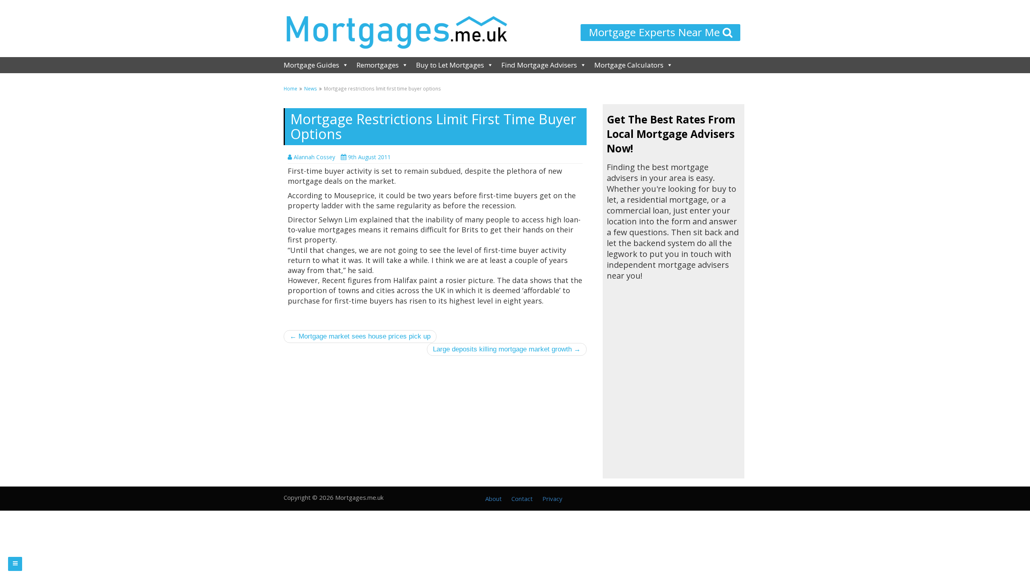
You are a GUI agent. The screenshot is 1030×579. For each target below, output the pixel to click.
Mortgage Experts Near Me (656, 32)
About (493, 499)
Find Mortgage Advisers (539, 65)
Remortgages (377, 65)
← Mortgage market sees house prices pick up (360, 336)
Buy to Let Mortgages (450, 65)
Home (290, 88)
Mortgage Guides (311, 65)
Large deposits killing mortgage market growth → (507, 349)
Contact (522, 499)
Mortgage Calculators (628, 65)
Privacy (552, 499)
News (310, 88)
